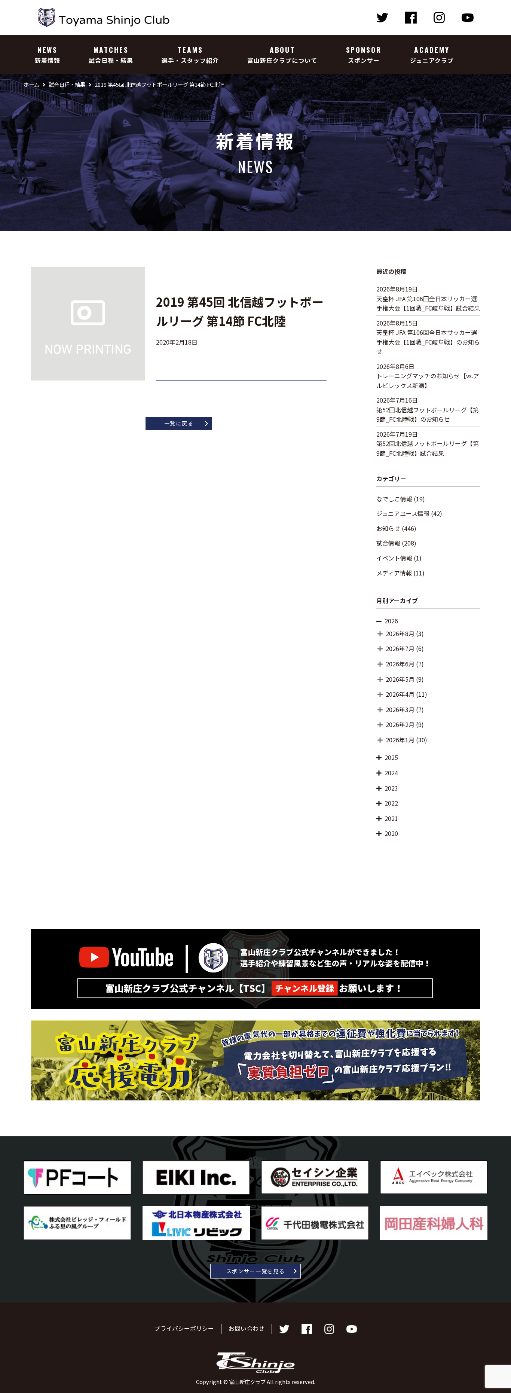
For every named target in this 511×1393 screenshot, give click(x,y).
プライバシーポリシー (184, 1328)
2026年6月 (400, 663)
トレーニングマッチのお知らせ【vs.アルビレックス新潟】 (427, 380)
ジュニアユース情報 (402, 513)
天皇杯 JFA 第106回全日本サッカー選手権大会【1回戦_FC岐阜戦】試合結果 (428, 303)
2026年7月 (400, 648)
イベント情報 (394, 557)
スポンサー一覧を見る (255, 1271)
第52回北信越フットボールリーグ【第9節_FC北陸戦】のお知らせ (427, 414)
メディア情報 (394, 572)
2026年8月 (400, 633)
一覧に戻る (178, 423)
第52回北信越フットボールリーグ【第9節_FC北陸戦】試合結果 (427, 448)
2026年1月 (400, 739)
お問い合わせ (246, 1328)
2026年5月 (400, 679)
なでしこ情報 (394, 498)
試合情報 (388, 542)
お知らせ (388, 528)
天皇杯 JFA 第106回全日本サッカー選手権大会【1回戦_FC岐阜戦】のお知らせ (428, 342)
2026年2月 (400, 724)
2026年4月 (400, 694)
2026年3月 (400, 709)
